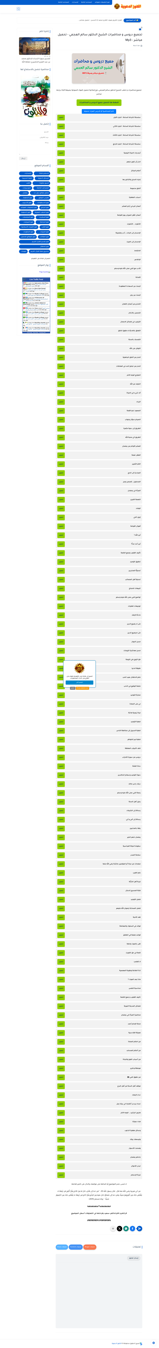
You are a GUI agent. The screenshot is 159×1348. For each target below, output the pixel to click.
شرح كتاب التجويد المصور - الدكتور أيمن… (35, 324)
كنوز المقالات (44, 237)
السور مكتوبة (44, 183)
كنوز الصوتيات (28, 222)
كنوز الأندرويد (26, 203)
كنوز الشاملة (44, 222)
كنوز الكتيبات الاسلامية (29, 227)
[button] (132, 1228)
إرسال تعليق (133, 1258)
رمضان (25, 193)
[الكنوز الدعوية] (128, 6)
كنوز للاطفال (44, 246)
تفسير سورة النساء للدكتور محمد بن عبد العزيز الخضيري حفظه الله (35, 60)
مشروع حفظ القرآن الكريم (40, 251)
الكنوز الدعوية (116, 1344)
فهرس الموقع (44, 198)
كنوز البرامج (45, 207)
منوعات (23, 251)
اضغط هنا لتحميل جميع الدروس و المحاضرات (99, 103)
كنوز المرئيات (44, 232)
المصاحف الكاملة (86, 2)
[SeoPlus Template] (141, 1343)
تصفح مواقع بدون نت (41, 193)
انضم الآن (79, 682)
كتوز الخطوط (27, 198)
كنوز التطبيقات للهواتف (102, 2)
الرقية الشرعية (27, 178)
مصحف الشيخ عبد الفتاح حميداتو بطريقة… (36, 309)
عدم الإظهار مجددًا (82, 688)
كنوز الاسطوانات (43, 203)
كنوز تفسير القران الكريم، (40, 242)
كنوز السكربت (44, 217)
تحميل (61, 117)
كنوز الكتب (45, 227)
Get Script (29, 332)
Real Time (35, 332)
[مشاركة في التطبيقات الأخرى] (113, 1228)
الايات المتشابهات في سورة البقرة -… (35, 295)
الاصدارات (28, 173)
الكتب (28, 183)
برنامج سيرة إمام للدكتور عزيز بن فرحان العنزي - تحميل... (101, 20)
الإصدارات (75, 2)
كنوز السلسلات (28, 217)
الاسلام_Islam (44, 173)
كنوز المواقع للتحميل (28, 237)
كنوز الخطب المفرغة (42, 212)
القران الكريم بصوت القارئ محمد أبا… (34, 313)
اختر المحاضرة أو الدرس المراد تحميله (99, 111)
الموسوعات (27, 188)
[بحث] (18, 9)
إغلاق (72, 688)
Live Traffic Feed (36, 279)
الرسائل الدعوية (43, 178)
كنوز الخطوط (25, 212)
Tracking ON (42, 332)
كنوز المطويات (28, 232)
